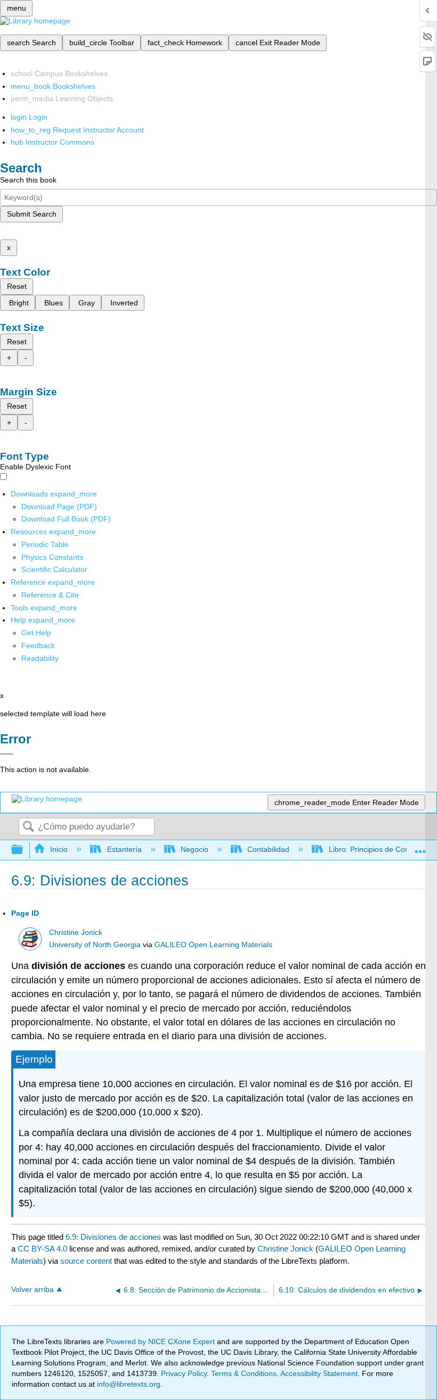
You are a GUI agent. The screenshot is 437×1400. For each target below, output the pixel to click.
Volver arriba (32, 1290)
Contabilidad (268, 849)
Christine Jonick (75, 933)
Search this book (28, 180)
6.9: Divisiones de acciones (113, 1236)
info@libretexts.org (127, 1384)
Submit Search (31, 214)
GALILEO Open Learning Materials (213, 945)
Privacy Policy (184, 1373)
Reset (17, 286)
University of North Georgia (95, 945)
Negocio (195, 849)
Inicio (59, 849)
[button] (38, 645)
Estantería (124, 849)
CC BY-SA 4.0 (42, 1248)
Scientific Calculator (54, 569)
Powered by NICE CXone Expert (161, 1341)
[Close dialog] (6, 754)
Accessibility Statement (319, 1373)
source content (86, 1260)
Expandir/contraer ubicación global (420, 847)
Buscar (28, 827)
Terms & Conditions (244, 1373)
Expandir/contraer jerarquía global (24, 850)
